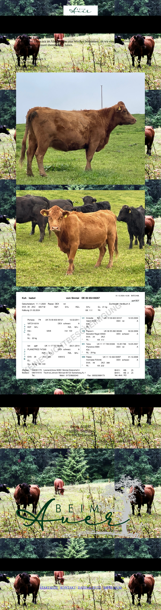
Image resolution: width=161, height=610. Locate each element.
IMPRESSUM (112, 587)
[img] (80, 10)
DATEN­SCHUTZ (89, 587)
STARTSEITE (49, 587)
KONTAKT (68, 587)
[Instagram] (19, 461)
